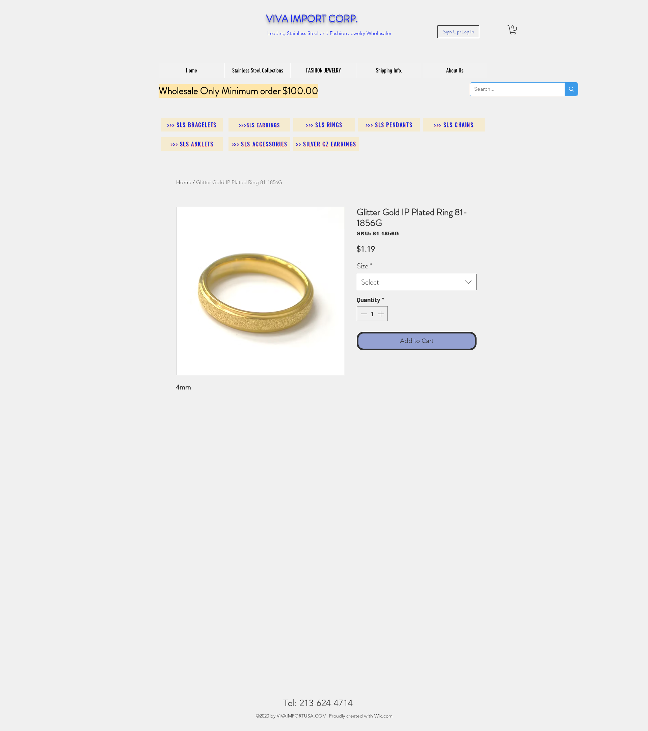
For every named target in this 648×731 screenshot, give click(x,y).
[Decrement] (363, 313)
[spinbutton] (372, 313)
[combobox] (417, 282)
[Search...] (571, 89)
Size (364, 266)
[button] (513, 29)
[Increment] (381, 313)
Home (183, 182)
